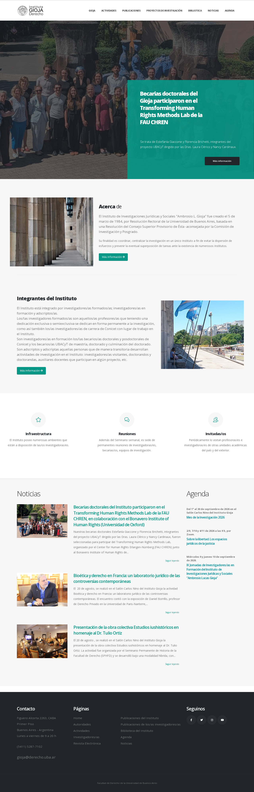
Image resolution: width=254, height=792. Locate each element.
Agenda (229, 10)
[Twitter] (201, 720)
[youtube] (222, 720)
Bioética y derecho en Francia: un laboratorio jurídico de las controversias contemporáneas (126, 578)
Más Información (112, 257)
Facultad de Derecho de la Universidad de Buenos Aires (127, 783)
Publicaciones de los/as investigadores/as (151, 724)
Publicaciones (131, 10)
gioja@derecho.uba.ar (36, 757)
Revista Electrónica (87, 743)
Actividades (108, 10)
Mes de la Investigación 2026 (205, 517)
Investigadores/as (86, 737)
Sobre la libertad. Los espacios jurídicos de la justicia (207, 541)
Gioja (92, 10)
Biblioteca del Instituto (137, 731)
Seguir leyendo (172, 560)
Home (77, 718)
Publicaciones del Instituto (140, 718)
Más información (222, 160)
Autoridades (82, 724)
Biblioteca (195, 10)
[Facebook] (191, 720)
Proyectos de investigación (164, 10)
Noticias (213, 10)
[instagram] (212, 720)
